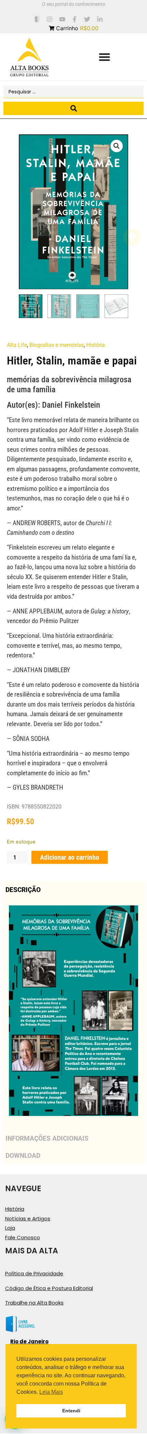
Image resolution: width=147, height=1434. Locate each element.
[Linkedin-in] (100, 19)
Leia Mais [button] (51, 1392)
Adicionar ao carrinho (69, 857)
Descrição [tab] (23, 890)
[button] (104, 57)
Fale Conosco (22, 1237)
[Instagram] (49, 19)
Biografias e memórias (56, 345)
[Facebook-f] (75, 19)
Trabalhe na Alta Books (34, 1302)
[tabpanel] (73, 1014)
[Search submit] (73, 108)
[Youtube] (62, 19)
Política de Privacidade (34, 1273)
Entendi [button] (71, 1410)
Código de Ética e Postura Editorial (49, 1288)
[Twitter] (87, 19)
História (95, 345)
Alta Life (17, 345)
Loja (10, 1227)
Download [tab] (22, 1156)
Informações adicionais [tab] (47, 1138)
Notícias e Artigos (27, 1218)
